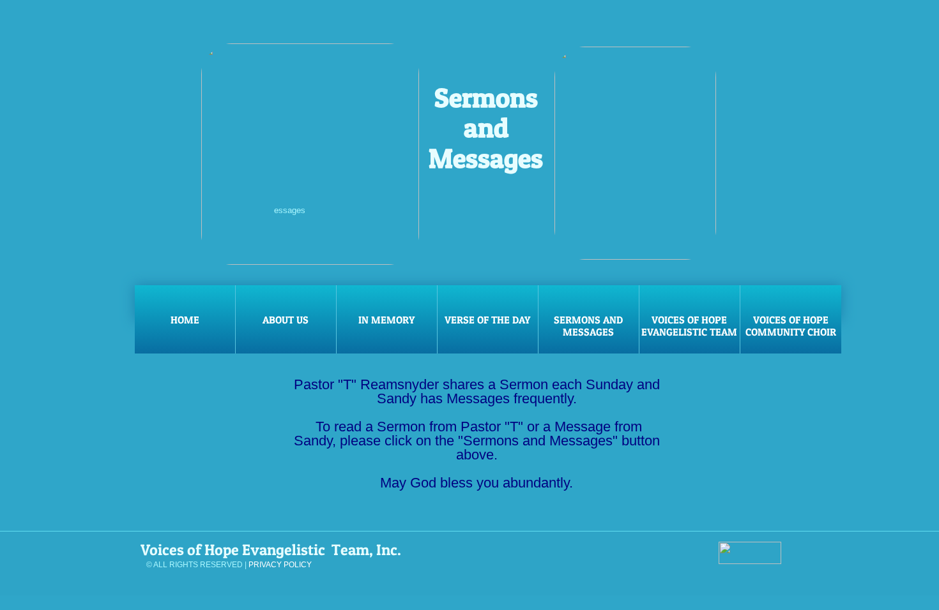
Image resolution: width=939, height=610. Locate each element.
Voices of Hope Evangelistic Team (689, 325)
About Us (286, 319)
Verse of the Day (487, 319)
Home (185, 319)
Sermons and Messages (588, 325)
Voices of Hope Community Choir (790, 325)
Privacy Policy (280, 564)
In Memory (386, 319)
